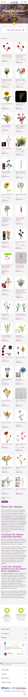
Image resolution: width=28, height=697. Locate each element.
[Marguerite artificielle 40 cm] (21, 141)
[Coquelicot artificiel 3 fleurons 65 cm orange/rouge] (21, 47)
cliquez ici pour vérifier (6, 664)
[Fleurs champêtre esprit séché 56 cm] (7, 118)
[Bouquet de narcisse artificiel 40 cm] (7, 460)
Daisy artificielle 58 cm (6, 401)
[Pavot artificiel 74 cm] (7, 437)
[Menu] (2, 1)
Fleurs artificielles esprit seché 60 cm (6, 336)
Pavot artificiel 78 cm (7, 357)
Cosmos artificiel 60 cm (20, 444)
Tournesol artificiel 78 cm (7, 104)
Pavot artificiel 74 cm (7, 444)
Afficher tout (4, 501)
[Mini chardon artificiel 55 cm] (7, 307)
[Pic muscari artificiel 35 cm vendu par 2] (21, 307)
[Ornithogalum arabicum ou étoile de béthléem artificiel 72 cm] (7, 210)
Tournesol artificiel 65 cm (7, 195)
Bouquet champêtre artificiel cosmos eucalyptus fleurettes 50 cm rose (21, 291)
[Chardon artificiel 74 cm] (21, 350)
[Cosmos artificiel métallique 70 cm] (7, 164)
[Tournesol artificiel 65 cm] (7, 187)
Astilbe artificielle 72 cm (21, 401)
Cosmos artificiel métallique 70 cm (6, 172)
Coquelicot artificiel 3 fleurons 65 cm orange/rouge (21, 56)
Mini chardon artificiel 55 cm (5, 314)
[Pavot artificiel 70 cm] (21, 415)
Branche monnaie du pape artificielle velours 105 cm (7, 266)
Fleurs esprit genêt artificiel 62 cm (20, 104)
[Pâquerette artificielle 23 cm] (7, 282)
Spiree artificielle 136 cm (21, 489)
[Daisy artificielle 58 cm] (7, 393)
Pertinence (4, 38)
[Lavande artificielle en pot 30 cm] (7, 372)
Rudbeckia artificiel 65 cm (20, 468)
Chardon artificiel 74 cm (21, 358)
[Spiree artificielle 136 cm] (21, 481)
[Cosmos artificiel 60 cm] (21, 437)
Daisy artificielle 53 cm (6, 423)
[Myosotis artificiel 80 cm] (7, 481)
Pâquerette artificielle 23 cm (6, 290)
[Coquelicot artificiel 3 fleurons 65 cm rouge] (7, 47)
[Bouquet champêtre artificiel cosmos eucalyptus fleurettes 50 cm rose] (21, 282)
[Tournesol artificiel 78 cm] (7, 96)
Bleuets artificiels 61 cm (20, 242)
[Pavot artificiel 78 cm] (7, 350)
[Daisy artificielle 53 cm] (7, 415)
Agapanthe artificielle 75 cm (20, 379)
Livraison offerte (21, 614)
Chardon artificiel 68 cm (21, 195)
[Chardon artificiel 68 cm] (21, 187)
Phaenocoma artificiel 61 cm (5, 242)
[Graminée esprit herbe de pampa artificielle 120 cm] (21, 258)
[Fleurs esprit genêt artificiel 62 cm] (21, 96)
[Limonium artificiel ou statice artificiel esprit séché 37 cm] (21, 118)
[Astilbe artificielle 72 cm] (21, 393)
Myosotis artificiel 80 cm (7, 489)
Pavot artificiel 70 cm (21, 422)
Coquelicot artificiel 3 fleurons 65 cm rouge (7, 55)
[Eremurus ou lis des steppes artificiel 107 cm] (21, 164)
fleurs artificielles (5, 516)
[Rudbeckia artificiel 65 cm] (21, 460)
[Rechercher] (5, 1)
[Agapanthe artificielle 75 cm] (21, 372)
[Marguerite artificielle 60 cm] (21, 328)
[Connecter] (22, 1)
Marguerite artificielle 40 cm (20, 149)
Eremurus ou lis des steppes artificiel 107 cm (21, 173)
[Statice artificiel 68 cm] (7, 141)
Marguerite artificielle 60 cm (20, 336)
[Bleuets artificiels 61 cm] (21, 234)
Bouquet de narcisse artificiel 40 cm (7, 468)
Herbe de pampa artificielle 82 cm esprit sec (20, 219)
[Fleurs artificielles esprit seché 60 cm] (7, 328)
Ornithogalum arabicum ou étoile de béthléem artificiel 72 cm (6, 219)
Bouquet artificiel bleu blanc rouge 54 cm (21, 81)
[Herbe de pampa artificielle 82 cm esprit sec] (21, 210)
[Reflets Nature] (14, 2)
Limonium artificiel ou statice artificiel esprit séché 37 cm (21, 127)
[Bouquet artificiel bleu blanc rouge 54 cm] (21, 72)
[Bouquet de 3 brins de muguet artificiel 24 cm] (7, 72)
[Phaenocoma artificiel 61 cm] (7, 234)
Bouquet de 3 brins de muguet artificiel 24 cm (7, 81)
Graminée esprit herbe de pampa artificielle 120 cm (20, 266)
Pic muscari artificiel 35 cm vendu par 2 (21, 314)
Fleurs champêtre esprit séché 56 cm (6, 126)
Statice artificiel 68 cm (6, 149)
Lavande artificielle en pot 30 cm (6, 379)
